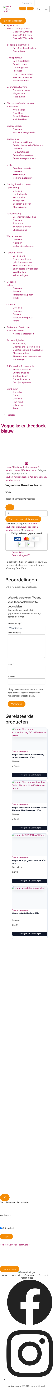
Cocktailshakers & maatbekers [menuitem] (28, 350)
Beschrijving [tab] (18, 552)
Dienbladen (12, 389)
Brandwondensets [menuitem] (22, 168)
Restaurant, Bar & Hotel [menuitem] (18, 327)
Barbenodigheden (15, 340)
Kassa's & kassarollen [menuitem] (23, 333)
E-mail (11, 676)
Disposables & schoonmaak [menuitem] (20, 103)
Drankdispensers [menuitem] (21, 379)
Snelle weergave (20, 751)
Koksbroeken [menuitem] (19, 197)
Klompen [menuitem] (17, 242)
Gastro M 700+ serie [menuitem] (23, 38)
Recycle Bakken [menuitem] (21, 116)
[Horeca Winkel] (9, 9)
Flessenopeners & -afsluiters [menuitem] (27, 356)
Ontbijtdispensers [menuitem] (22, 382)
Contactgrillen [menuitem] (20, 67)
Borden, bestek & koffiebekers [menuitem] (28, 145)
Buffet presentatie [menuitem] (22, 369)
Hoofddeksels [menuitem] (20, 194)
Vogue (30, 530)
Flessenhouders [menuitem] (21, 353)
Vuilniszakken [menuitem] (20, 119)
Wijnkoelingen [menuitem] (20, 275)
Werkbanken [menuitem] (19, 272)
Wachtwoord (6, 1215)
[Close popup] (5, 1197)
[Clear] (22, 8)
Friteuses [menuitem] (17, 70)
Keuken (17, 467)
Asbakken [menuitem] (18, 113)
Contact (43, 1275)
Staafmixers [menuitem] (19, 51)
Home (8, 467)
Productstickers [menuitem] (21, 152)
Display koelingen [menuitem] (22, 259)
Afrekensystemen (15, 330)
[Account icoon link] (38, 9)
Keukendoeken (29, 470)
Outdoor (10, 304)
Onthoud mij (8, 1228)
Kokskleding (12, 187)
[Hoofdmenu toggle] (46, 9)
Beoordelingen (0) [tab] (21, 555)
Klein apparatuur (14, 57)
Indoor (9, 285)
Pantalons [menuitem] (18, 223)
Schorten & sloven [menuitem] (22, 203)
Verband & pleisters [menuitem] (23, 178)
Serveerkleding (13, 213)
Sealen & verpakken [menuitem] (23, 155)
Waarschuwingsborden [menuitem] (24, 132)
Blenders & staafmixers (17, 44)
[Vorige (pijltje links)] (5, 746)
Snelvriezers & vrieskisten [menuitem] (25, 268)
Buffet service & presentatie (20, 366)
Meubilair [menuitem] (11, 281)
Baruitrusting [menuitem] (19, 343)
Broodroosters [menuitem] (20, 64)
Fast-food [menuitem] (18, 402)
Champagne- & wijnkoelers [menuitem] (26, 346)
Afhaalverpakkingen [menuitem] (23, 142)
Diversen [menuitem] (17, 129)
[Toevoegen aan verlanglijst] (9, 507)
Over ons (29, 1275)
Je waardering (15, 623)
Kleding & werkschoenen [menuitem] (18, 184)
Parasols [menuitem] (17, 311)
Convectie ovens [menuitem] (21, 90)
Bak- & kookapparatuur (18, 28)
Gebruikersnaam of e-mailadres (14, 1202)
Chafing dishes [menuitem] (20, 376)
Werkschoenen (14, 236)
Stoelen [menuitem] (17, 291)
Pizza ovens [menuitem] (19, 96)
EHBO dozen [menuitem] (19, 174)
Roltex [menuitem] (16, 408)
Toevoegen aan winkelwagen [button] (30, 775)
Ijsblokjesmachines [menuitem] (22, 262)
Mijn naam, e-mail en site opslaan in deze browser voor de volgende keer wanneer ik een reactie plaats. (25, 692)
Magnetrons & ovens (16, 87)
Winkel (16, 1275)
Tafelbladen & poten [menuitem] (23, 294)
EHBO (9, 165)
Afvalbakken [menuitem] (19, 109)
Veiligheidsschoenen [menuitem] (23, 246)
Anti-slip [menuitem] (17, 392)
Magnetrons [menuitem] (19, 93)
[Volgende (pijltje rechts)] (48, 746)
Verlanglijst (26, 1277)
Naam (11, 664)
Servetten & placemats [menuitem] (24, 158)
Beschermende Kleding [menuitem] (24, 217)
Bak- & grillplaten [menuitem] (21, 61)
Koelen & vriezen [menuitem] (14, 252)
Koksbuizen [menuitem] (19, 200)
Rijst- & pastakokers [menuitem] (23, 74)
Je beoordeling (15, 632)
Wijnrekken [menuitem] (19, 359)
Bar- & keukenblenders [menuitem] (24, 48)
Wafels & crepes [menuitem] (21, 80)
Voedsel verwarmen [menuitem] (23, 77)
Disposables (12, 139)
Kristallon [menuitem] (18, 405)
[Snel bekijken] (15, 769)
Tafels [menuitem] (16, 298)
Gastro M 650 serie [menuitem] (22, 35)
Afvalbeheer (12, 106)
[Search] (30, 8)
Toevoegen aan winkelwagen (23, 519)
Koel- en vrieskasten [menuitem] (23, 265)
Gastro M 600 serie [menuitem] (22, 31)
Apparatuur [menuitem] (12, 25)
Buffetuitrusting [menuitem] (21, 372)
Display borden (14, 126)
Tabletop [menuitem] (10, 415)
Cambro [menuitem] (17, 395)
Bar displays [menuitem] (19, 256)
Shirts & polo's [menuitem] (20, 207)
